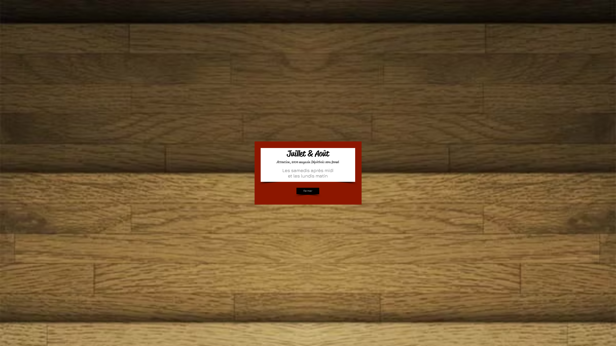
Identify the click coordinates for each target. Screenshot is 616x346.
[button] (307, 191)
